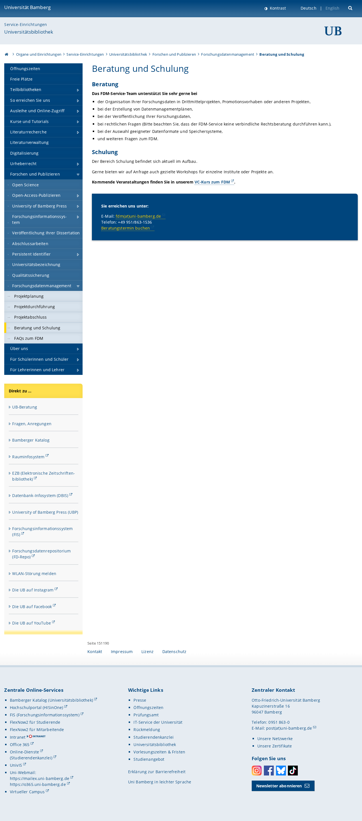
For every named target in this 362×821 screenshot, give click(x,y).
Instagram (257, 770)
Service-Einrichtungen (25, 24)
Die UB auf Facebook (32, 606)
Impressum (122, 651)
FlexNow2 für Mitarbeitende (37, 729)
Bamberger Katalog (30, 440)
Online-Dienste (24, 752)
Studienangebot (148, 759)
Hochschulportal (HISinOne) (36, 707)
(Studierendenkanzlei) (31, 757)
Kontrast (277, 8)
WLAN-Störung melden (34, 573)
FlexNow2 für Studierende (35, 722)
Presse (139, 700)
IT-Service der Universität (157, 722)
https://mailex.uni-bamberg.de (39, 778)
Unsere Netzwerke (275, 738)
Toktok (293, 770)
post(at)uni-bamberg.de (289, 728)
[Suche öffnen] (351, 7)
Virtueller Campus (27, 791)
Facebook (269, 770)
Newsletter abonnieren (279, 785)
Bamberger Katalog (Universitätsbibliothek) (51, 700)
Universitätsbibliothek (28, 32)
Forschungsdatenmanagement (227, 54)
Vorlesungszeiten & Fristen (159, 752)
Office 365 (19, 744)
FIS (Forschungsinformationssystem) (44, 715)
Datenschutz (174, 651)
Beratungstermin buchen (125, 228)
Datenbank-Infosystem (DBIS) (40, 495)
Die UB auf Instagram (32, 590)
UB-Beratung (24, 407)
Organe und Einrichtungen (38, 54)
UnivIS (16, 765)
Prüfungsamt (146, 715)
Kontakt (94, 651)
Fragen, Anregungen (31, 423)
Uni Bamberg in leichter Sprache (159, 782)
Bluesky (281, 770)
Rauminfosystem (28, 456)
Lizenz (147, 651)
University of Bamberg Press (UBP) (45, 512)
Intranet (17, 737)
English (333, 8)
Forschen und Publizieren (174, 54)
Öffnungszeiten (148, 707)
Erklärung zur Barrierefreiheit (157, 771)
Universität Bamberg (27, 7)
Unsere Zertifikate (274, 746)
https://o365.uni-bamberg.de (38, 784)
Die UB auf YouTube (31, 623)
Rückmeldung (146, 729)
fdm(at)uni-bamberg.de (138, 216)
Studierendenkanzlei (153, 737)
